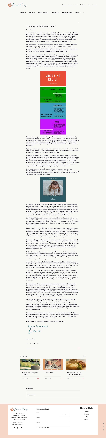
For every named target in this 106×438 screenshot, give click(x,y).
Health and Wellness (30, 339)
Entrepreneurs (67, 13)
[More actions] (79, 22)
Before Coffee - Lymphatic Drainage (30, 373)
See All (84, 356)
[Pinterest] (104, 430)
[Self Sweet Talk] (53, 364)
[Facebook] (104, 423)
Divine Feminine (43, 13)
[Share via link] (37, 343)
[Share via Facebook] (27, 343)
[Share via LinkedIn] (34, 343)
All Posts (23, 13)
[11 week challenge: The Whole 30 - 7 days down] (76, 364)
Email (38, 412)
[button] (84, 12)
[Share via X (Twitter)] (30, 343)
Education (55, 13)
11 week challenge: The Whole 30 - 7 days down (74, 373)
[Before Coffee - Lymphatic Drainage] (30, 364)
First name (38, 417)
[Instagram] (104, 426)
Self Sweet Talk (49, 373)
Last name (38, 422)
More (77, 13)
